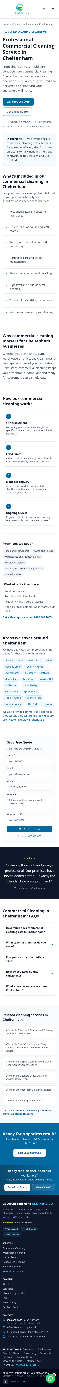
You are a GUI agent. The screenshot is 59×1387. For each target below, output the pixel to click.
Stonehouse (36, 719)
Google (23, 1381)
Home (6, 24)
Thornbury (8, 1364)
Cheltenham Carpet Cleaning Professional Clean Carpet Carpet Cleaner (28, 1063)
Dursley (23, 719)
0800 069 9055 (34, 836)
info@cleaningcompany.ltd (21, 1327)
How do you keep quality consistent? (29, 973)
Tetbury (30, 1360)
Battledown (11, 685)
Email (11, 768)
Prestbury (30, 672)
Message (12, 794)
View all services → (13, 1271)
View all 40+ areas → (27, 1364)
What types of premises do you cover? (29, 944)
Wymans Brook (13, 666)
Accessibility (9, 1302)
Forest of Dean (24, 1357)
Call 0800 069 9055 (18, 101)
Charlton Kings (35, 666)
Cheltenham (44, 1349)
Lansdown (28, 679)
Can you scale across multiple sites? (29, 959)
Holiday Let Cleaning (14, 1261)
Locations (8, 1288)
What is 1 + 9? (15, 814)
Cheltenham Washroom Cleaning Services (28, 1089)
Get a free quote (17, 111)
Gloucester (9, 715)
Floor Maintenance (13, 1266)
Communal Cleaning (14, 1248)
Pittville (45, 672)
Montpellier (11, 679)
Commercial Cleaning (24, 24)
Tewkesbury (46, 715)
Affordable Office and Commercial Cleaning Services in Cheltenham (29, 1032)
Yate (39, 1360)
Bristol (6, 1353)
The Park (32, 704)
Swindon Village (13, 704)
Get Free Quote (32, 829)
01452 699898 (31, 1320)
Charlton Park (34, 697)
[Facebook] (5, 1381)
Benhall (33, 660)
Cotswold (8, 1357)
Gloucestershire (27, 715)
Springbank (30, 691)
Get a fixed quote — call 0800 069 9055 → (29, 617)
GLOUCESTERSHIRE (28, 1204)
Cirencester (10, 719)
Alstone (9, 660)
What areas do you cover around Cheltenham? (29, 988)
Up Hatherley (30, 685)
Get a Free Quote (17, 1187)
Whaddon (47, 660)
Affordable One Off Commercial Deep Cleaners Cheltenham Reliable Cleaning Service (27, 1047)
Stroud (16, 1353)
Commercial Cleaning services (32, 1110)
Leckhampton (12, 672)
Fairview (47, 704)
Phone (10, 781)
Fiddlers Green (13, 697)
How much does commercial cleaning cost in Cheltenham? (29, 930)
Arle (21, 660)
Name (11, 755)
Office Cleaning (11, 1257)
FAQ (5, 1297)
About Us (8, 1284)
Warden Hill (46, 679)
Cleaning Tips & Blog (14, 1293)
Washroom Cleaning (14, 1252)
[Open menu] (53, 9)
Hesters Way (11, 691)
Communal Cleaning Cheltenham (23, 1100)
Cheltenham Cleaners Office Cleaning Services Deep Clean (26, 1077)
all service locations (22, 1113)
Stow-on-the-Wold (12, 1360)
